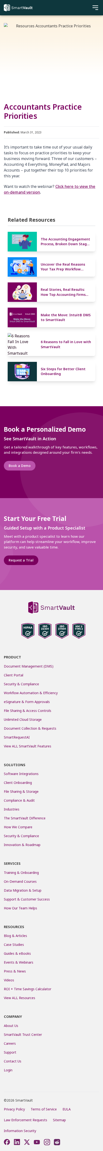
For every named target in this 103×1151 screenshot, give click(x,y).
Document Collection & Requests (30, 728)
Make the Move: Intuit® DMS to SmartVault (66, 317)
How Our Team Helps (20, 908)
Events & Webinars (18, 962)
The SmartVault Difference (25, 818)
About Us (11, 1025)
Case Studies (14, 944)
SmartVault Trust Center (23, 1034)
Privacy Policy (14, 1109)
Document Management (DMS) (28, 666)
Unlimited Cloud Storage (23, 719)
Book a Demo (20, 465)
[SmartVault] (18, 7)
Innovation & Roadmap (22, 844)
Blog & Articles (15, 935)
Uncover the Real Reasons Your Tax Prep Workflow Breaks (63, 267)
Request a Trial (21, 560)
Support (10, 1052)
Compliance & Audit (19, 800)
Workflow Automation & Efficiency (31, 693)
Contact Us (12, 1061)
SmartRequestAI (17, 737)
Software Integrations (21, 773)
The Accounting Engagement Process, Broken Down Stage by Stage (65, 242)
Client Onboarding (18, 782)
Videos (9, 980)
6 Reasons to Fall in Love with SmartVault (66, 344)
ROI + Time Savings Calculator (27, 989)
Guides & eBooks (17, 953)
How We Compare (18, 827)
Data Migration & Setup (22, 890)
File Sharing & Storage (21, 791)
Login (8, 1070)
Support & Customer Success (27, 899)
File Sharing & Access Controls (27, 710)
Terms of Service (44, 1109)
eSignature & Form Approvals (27, 701)
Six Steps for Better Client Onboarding (63, 371)
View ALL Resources (19, 998)
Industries (11, 809)
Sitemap (59, 1120)
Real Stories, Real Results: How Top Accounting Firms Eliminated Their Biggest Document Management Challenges (63, 292)
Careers (10, 1043)
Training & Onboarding (21, 872)
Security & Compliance (21, 684)
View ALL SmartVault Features (27, 746)
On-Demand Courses (20, 881)
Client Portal (13, 675)
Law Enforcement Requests (25, 1120)
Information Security (20, 1130)
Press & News (15, 971)
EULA (67, 1109)
